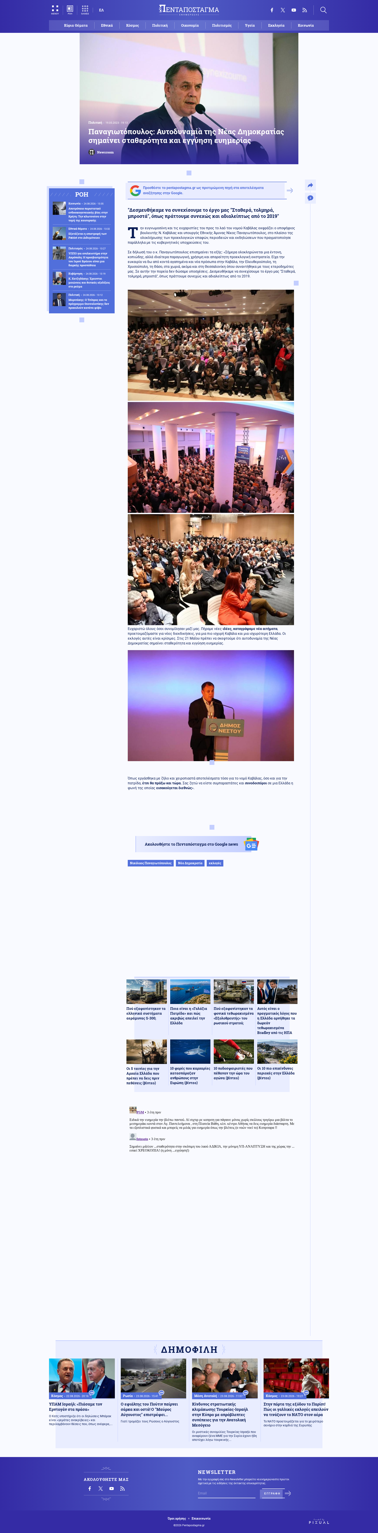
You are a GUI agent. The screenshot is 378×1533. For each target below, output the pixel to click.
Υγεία (250, 25)
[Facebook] (272, 10)
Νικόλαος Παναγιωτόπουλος (151, 863)
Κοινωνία (306, 25)
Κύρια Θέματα (76, 25)
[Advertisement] (212, 926)
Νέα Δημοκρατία (190, 863)
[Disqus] (212, 1159)
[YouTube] (294, 10)
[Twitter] (283, 10)
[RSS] (305, 10)
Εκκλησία (276, 25)
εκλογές (215, 863)
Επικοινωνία (201, 1519)
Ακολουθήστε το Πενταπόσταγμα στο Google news (191, 844)
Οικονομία (190, 25)
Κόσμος (132, 25)
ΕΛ (101, 10)
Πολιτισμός (222, 25)
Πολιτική (160, 25)
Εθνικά (107, 25)
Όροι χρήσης (177, 1519)
